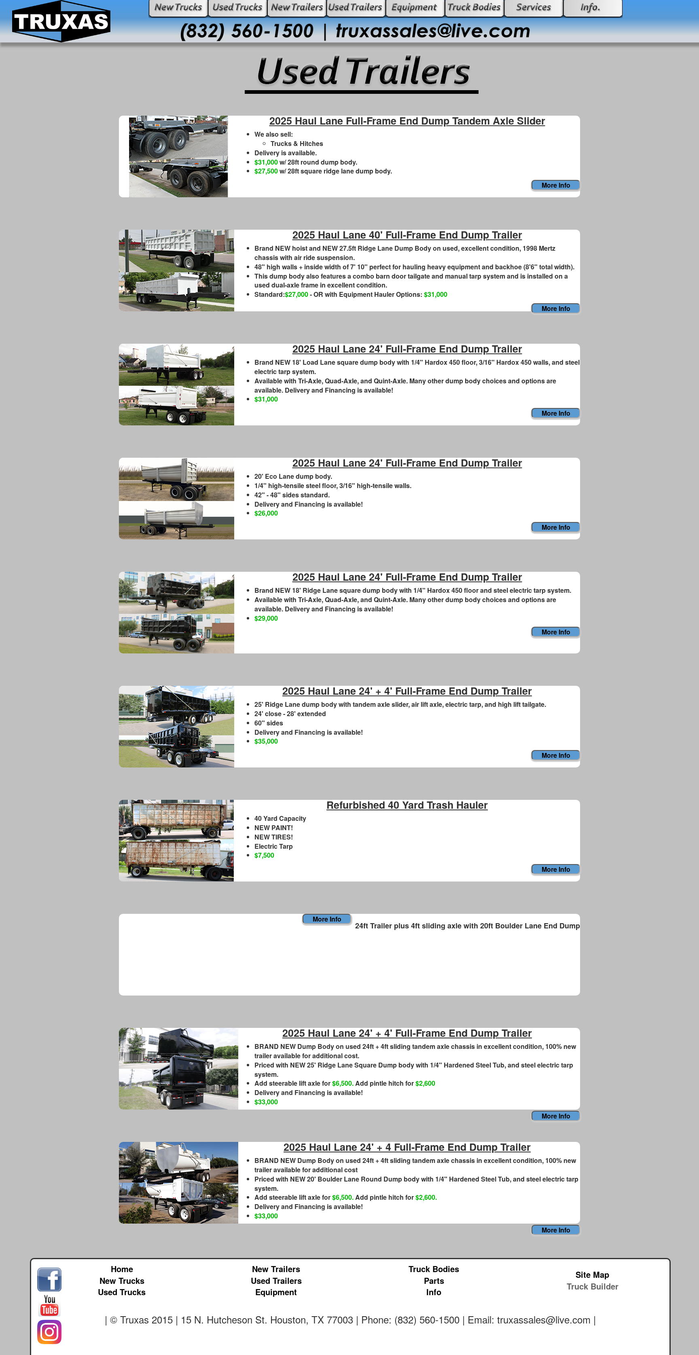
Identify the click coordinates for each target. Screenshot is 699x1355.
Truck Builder (593, 1286)
